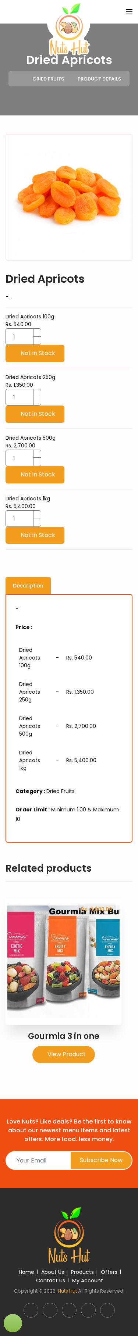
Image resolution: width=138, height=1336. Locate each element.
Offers (109, 1272)
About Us (52, 1272)
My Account (87, 1280)
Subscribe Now (101, 1160)
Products (82, 1272)
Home (26, 1272)
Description (28, 585)
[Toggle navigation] (129, 11)
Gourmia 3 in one (63, 1036)
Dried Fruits (48, 78)
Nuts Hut (67, 1290)
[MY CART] (13, 1323)
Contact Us (50, 1280)
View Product (66, 1054)
